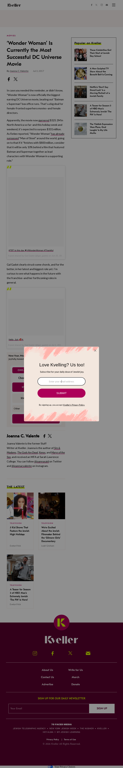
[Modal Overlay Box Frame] (61, 384)
